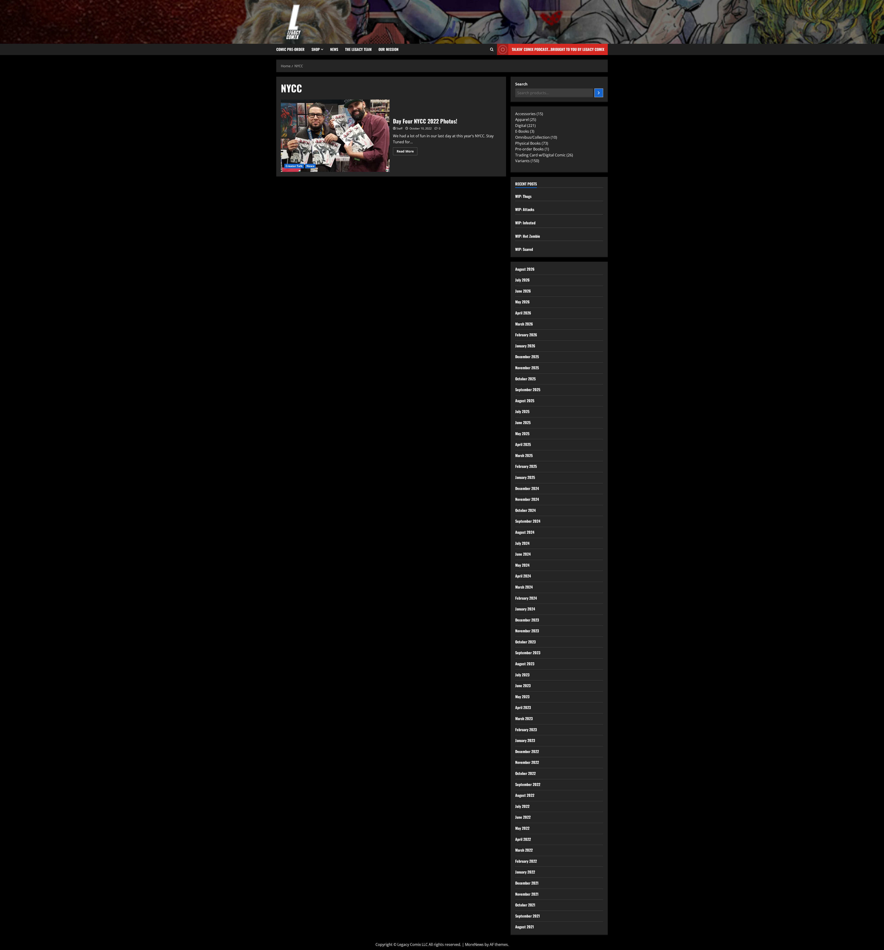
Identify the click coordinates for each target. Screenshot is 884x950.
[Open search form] (492, 49)
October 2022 (525, 773)
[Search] (598, 92)
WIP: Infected (525, 223)
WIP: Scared (524, 249)
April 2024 (523, 576)
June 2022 (523, 817)
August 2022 (524, 795)
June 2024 (523, 554)
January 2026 (525, 346)
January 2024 (525, 609)
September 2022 (527, 784)
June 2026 (523, 291)
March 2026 (524, 324)
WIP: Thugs (523, 196)
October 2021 (525, 905)
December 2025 (527, 356)
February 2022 (526, 861)
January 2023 (525, 740)
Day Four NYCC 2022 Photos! (335, 136)
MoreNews (474, 944)
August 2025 (524, 400)
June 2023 (523, 685)
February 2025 (526, 466)
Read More (407, 150)
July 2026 (522, 280)
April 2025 (523, 444)
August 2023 (524, 663)
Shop (315, 49)
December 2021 (526, 883)
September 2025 (527, 389)
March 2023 (524, 718)
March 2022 (524, 850)
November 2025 (527, 367)
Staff (399, 128)
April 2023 (523, 707)
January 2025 (525, 477)
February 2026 (526, 334)
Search (521, 84)
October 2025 (525, 378)
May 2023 (522, 696)
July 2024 (522, 543)
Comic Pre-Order (290, 49)
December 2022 (527, 751)
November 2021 (526, 894)
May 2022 (522, 828)
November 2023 (527, 630)
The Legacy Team (358, 49)
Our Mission (388, 49)
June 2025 (523, 422)
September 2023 (527, 652)
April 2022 (523, 839)
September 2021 (527, 916)
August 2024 (524, 532)
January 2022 (525, 872)
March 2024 (524, 587)
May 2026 (522, 302)
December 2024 (527, 488)
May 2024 (522, 565)
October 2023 (525, 642)
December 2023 (527, 620)
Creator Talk (294, 166)
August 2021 (524, 926)
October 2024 (525, 510)
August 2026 (525, 269)
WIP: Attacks (524, 209)
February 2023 (526, 729)
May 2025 (522, 433)
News (334, 49)
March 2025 (524, 455)
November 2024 (527, 499)
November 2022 (527, 762)
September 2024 (527, 521)
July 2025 (522, 411)
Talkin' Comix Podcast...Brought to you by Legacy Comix (558, 49)
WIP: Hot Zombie (527, 236)
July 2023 (522, 674)
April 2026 (523, 313)
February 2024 (526, 598)
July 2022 (522, 806)
